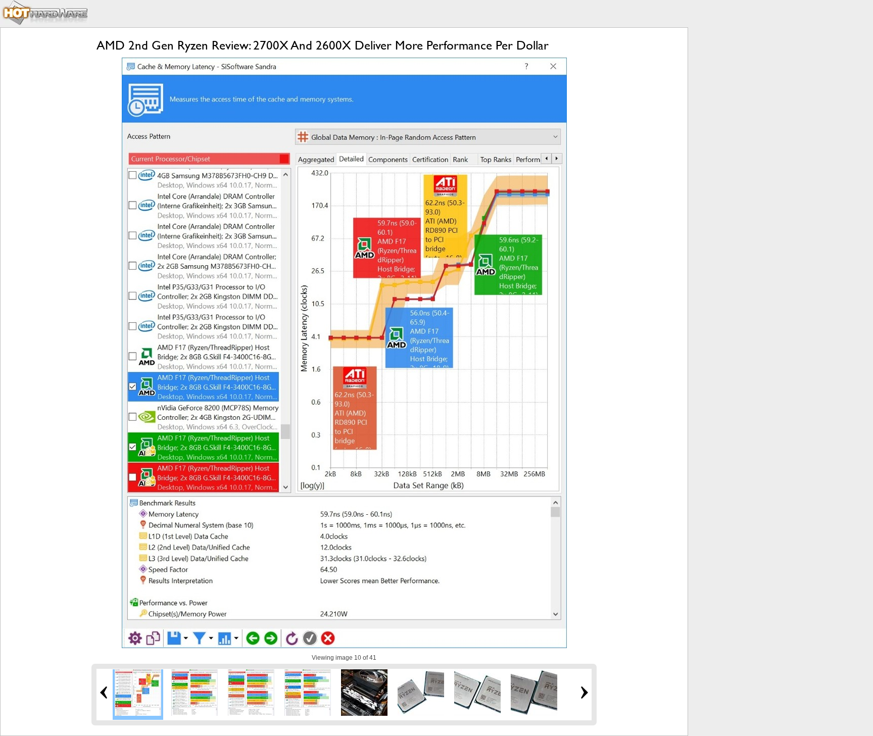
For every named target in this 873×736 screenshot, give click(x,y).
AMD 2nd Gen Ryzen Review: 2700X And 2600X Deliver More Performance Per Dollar (322, 45)
